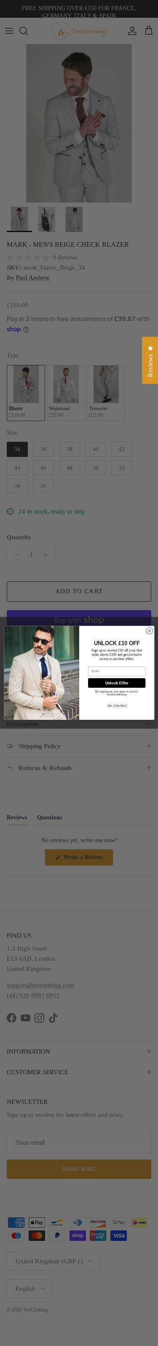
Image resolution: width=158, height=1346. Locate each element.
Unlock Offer (116, 683)
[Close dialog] (149, 630)
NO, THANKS (116, 706)
